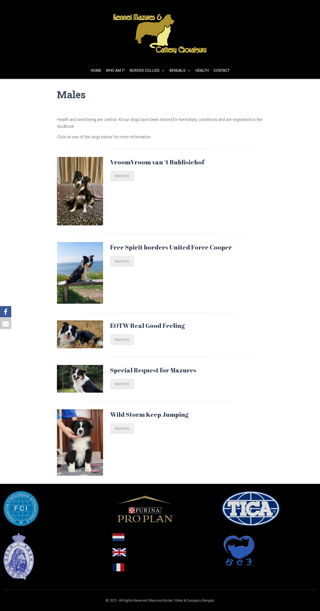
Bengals (177, 70)
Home (96, 70)
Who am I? (115, 70)
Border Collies (145, 70)
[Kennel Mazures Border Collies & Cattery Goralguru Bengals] (160, 33)
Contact (221, 70)
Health (202, 70)
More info (122, 176)
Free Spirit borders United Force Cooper (171, 247)
